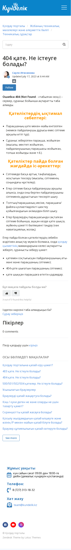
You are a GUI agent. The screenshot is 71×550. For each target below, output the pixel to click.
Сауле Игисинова (23, 72)
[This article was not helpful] (16, 293)
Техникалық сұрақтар (17, 34)
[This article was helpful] (7, 293)
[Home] (27, 8)
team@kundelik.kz (25, 505)
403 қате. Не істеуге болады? (22, 371)
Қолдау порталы (14, 26)
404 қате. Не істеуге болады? (22, 377)
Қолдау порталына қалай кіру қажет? (28, 365)
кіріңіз (33, 345)
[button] (64, 7)
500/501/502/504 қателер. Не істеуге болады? (33, 383)
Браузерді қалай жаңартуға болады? (27, 396)
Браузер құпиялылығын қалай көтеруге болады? (35, 429)
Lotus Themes (33, 537)
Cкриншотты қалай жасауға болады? (27, 412)
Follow (9, 87)
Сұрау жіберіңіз (13, 314)
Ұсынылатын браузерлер (19, 390)
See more (11, 438)
